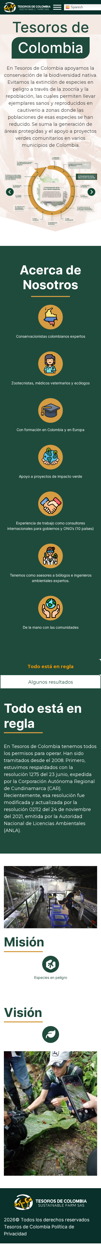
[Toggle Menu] (57, 7)
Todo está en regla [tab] (50, 666)
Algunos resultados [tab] (50, 682)
